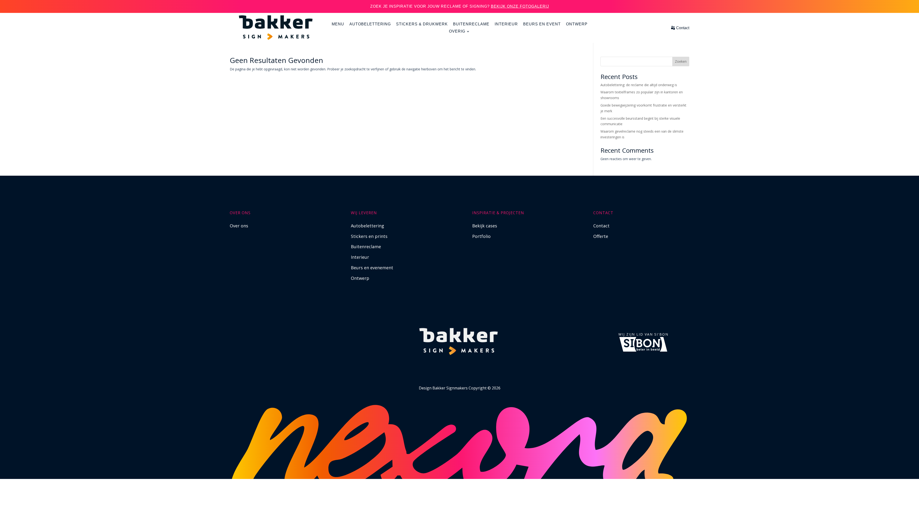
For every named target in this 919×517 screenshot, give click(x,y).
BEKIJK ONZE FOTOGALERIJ (520, 6)
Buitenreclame (471, 24)
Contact (682, 28)
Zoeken (681, 61)
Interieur (506, 24)
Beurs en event (542, 24)
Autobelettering (370, 24)
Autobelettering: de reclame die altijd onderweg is (638, 85)
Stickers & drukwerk (422, 24)
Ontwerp (577, 24)
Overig (457, 31)
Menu (338, 24)
